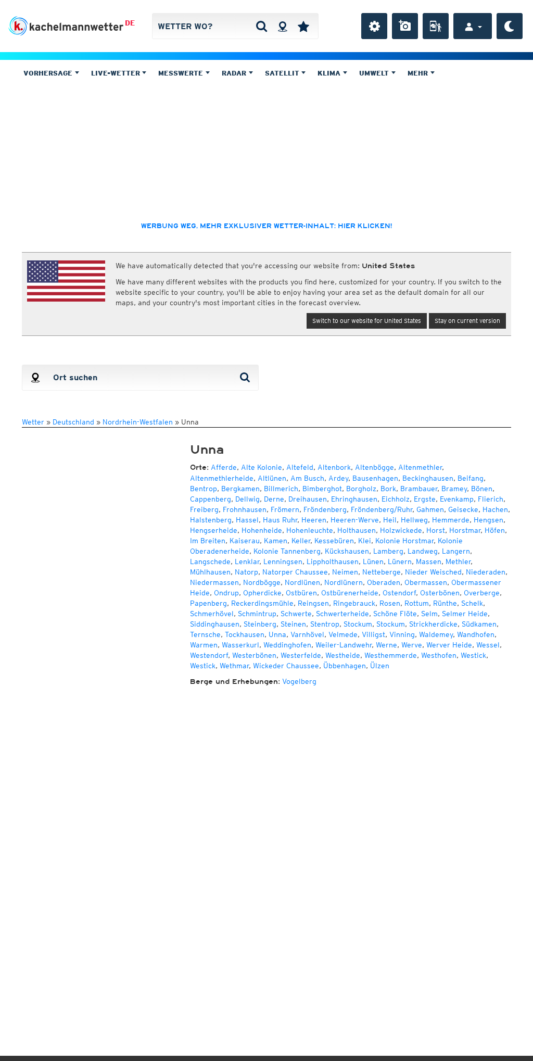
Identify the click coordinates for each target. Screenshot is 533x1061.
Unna (277, 634)
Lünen (373, 561)
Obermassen (425, 582)
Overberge (482, 593)
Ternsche (205, 634)
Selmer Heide (465, 613)
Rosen (389, 603)
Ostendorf (399, 593)
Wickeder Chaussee (286, 665)
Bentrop (203, 488)
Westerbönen (254, 655)
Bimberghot (322, 488)
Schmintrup (257, 613)
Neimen (345, 572)
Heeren (313, 520)
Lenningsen (282, 561)
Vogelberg (299, 681)
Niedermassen (214, 582)
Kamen (275, 540)
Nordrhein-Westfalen (138, 422)
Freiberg (204, 509)
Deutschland (73, 422)
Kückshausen (347, 551)
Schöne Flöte (395, 613)
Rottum (416, 603)
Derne (274, 499)
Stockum (358, 624)
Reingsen (313, 603)
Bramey (454, 488)
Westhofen (438, 655)
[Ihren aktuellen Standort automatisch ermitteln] (282, 26)
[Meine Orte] (303, 26)
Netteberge (381, 572)
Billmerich (281, 488)
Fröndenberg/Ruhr (381, 509)
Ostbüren (301, 593)
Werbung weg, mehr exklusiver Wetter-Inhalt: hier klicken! (266, 226)
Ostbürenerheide (349, 593)
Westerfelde (301, 655)
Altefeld (299, 467)
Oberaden (383, 582)
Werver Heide (449, 645)
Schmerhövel (212, 613)
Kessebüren (334, 540)
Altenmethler (420, 467)
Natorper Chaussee (295, 572)
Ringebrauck (354, 603)
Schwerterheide (342, 613)
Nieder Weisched (433, 572)
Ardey (338, 478)
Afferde (224, 467)
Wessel (488, 645)
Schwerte (296, 613)
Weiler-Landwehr (343, 645)
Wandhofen (475, 634)
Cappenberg (210, 499)
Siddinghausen (214, 624)
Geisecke (463, 509)
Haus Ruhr (280, 520)
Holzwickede (401, 530)
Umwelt (375, 73)
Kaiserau (245, 540)
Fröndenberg (325, 509)
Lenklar (247, 561)
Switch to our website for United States (366, 320)
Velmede (343, 634)
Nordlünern (343, 582)
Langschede (210, 561)
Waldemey (436, 634)
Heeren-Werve (355, 520)
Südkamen (479, 624)
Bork (388, 488)
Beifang (471, 478)
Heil (390, 520)
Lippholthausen (333, 561)
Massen (428, 561)
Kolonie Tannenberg (287, 551)
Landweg (423, 551)
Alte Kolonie (261, 467)
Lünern (400, 561)
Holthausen (356, 530)
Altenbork (334, 467)
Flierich (490, 499)
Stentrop (324, 624)
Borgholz (361, 488)
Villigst (373, 634)
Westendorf (209, 655)
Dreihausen (307, 499)
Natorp (246, 572)
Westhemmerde (390, 655)
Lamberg (388, 551)
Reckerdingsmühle (262, 603)
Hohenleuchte (309, 530)
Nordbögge (262, 582)
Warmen (204, 645)
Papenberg (208, 603)
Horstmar (464, 530)
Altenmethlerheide (221, 478)
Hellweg (414, 520)
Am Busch (307, 478)
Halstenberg (211, 520)
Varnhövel (307, 634)
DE (130, 23)
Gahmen (430, 509)
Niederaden (485, 572)
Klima (330, 73)
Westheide (342, 655)
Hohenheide (262, 530)
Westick (473, 655)
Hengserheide (213, 530)
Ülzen (379, 665)
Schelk (472, 603)
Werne (386, 645)
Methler (458, 561)
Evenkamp (457, 499)
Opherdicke (262, 593)
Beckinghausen (427, 478)
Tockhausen (244, 634)
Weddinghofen (287, 645)
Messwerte (181, 73)
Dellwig (247, 499)
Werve (411, 645)
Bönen (481, 488)
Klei (364, 540)
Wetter (33, 422)
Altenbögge (374, 467)
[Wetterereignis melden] (436, 26)
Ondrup (226, 593)
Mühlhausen (210, 572)
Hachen (495, 509)
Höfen (495, 530)
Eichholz (396, 499)
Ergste (425, 499)
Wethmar (234, 665)
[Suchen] (261, 26)
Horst (435, 530)
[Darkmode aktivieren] (510, 26)
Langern (456, 551)
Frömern (285, 509)
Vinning (402, 634)
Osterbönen (440, 593)
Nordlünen (302, 582)
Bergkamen (240, 488)
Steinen (293, 624)
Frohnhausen (244, 509)
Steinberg (260, 624)
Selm (429, 613)
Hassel (247, 520)
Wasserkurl (240, 645)
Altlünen (272, 478)
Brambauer (418, 488)
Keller (300, 540)
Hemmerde (450, 520)
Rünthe (445, 603)
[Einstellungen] (374, 26)
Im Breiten (207, 540)
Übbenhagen (344, 665)
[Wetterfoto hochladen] (405, 26)
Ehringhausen (354, 499)
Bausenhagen (375, 478)
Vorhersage (48, 73)
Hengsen (488, 520)
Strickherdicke (433, 624)
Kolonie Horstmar (404, 540)
